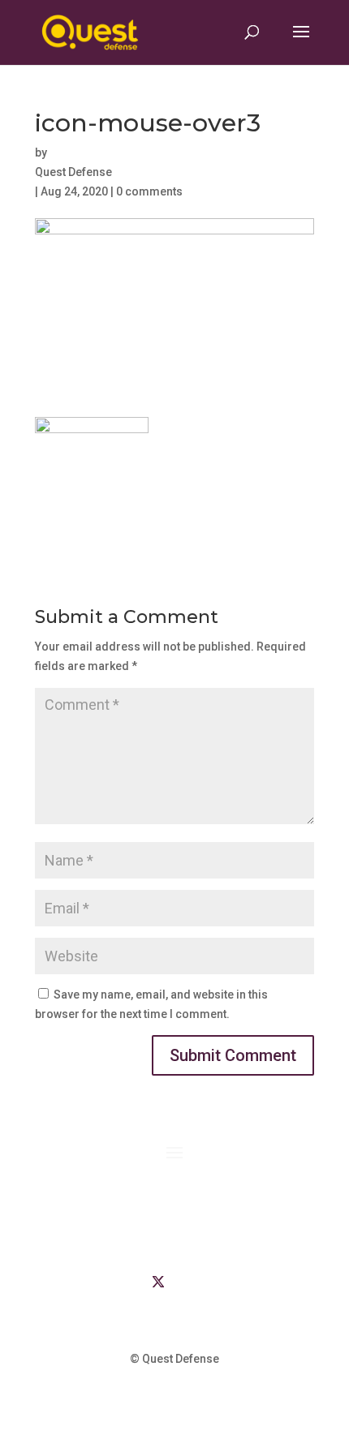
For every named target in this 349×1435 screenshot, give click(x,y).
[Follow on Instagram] (223, 1282)
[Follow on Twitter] (158, 1282)
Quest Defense (73, 171)
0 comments (149, 191)
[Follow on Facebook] (191, 1282)
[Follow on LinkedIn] (126, 1282)
